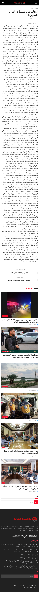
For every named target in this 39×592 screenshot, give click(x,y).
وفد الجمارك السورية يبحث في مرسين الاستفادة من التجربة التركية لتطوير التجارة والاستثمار (20, 356)
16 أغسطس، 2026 (33, 324)
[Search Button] (3, 2)
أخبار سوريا (5, 316)
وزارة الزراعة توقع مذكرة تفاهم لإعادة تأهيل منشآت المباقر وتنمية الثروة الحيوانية (20, 487)
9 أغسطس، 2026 (33, 456)
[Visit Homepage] (19, 2)
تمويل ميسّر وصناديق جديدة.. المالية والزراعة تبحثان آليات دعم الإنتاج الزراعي (20, 452)
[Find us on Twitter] (34, 587)
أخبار (32, 8)
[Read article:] (19, 375)
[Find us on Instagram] (27, 587)
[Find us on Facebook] (37, 587)
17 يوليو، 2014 (33, 18)
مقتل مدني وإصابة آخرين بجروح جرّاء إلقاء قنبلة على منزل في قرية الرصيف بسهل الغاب (20, 321)
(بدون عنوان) (34, 554)
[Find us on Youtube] (31, 587)
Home (36, 8)
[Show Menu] (36, 2)
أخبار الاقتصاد (5, 351)
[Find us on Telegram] (24, 587)
